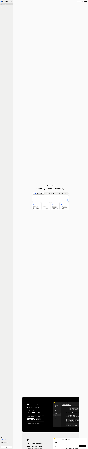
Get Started (84, 1)
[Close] (86, 439)
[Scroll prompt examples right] (70, 206)
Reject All (64, 446)
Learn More (38, 419)
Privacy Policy (67, 443)
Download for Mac (31, 419)
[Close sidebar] (12, 1)
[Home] (4, 1)
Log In (7, 447)
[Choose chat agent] (12, 4)
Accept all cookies (82, 446)
